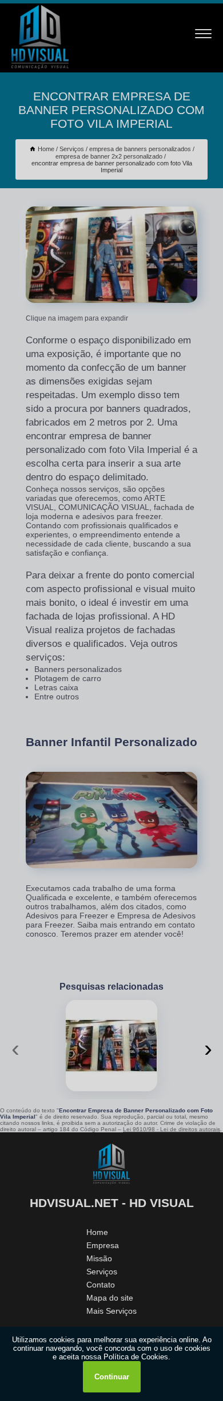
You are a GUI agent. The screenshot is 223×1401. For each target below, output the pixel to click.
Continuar (111, 1376)
